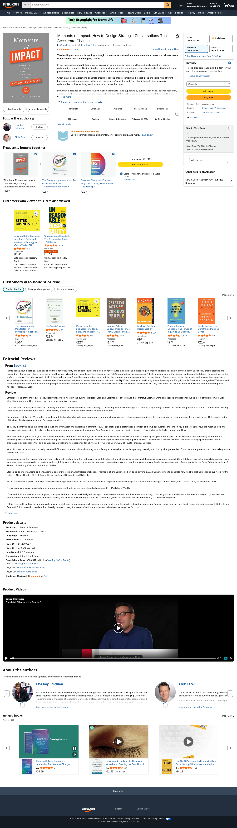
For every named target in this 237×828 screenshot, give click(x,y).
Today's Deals (134, 12)
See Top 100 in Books (58, 560)
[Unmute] (231, 658)
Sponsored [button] (7, 720)
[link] (59, 164)
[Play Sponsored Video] (119, 742)
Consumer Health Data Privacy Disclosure (121, 819)
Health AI (17, 12)
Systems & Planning (27, 571)
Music (201, 12)
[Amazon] (11, 5)
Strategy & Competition (26, 563)
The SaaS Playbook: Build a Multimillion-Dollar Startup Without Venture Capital (196, 763)
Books (147, 12)
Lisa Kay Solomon (90, 45)
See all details (64, 124)
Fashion (179, 12)
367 (122, 335)
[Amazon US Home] (88, 810)
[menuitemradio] (225, 658)
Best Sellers (68, 12)
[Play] (5, 658)
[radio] (196, 39)
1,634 (184, 335)
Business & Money (19, 27)
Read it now (146, 134)
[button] (6, 13)
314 (92, 335)
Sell (170, 12)
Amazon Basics (51, 12)
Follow (39, 127)
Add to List (196, 160)
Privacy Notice (94, 819)
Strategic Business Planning (31, 567)
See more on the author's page (52, 707)
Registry (191, 12)
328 (213, 335)
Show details (129, 179)
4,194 (153, 332)
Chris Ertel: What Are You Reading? (23, 602)
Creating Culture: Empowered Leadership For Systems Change (53, 763)
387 (61, 329)
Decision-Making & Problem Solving (71, 27)
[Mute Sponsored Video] (74, 755)
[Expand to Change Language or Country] (127, 809)
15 (30, 335)
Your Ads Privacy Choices (154, 819)
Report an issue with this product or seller (82, 102)
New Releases (84, 12)
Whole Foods (116, 12)
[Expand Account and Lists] (206, 6)
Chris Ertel (65, 45)
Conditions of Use (78, 819)
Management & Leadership (41, 27)
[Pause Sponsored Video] (74, 749)
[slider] (113, 658)
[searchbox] (97, 5)
